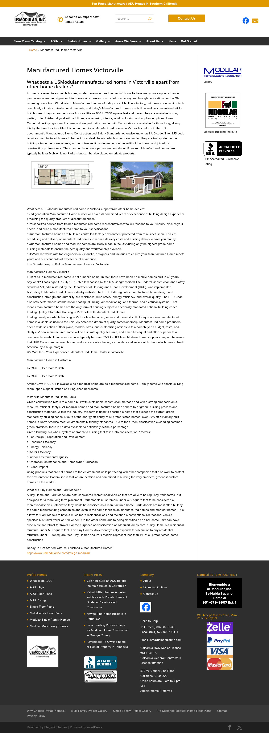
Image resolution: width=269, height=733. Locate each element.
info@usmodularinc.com (165, 639)
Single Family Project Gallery (132, 710)
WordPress (94, 727)
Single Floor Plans (42, 606)
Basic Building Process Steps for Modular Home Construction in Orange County (107, 630)
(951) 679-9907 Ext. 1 (163, 631)
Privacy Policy (36, 715)
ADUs (55, 41)
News (172, 41)
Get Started (189, 41)
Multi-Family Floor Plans (46, 613)
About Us (153, 41)
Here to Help (149, 621)
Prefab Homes (77, 41)
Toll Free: (147, 627)
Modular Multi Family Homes (49, 626)
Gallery (101, 41)
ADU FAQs (37, 587)
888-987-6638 (74, 22)
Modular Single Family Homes (50, 619)
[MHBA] (222, 76)
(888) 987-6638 (164, 627)
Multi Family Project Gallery (89, 710)
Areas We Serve (126, 41)
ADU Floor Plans (41, 593)
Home (33, 50)
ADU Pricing (38, 600)
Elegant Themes (55, 727)
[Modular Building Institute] (222, 110)
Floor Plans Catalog (27, 41)
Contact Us (187, 18)
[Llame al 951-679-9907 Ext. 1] (219, 593)
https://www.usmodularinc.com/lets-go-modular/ (58, 553)
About (147, 580)
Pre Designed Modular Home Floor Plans (184, 710)
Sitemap (222, 710)
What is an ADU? (41, 580)
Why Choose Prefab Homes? (46, 710)
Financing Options (155, 587)
